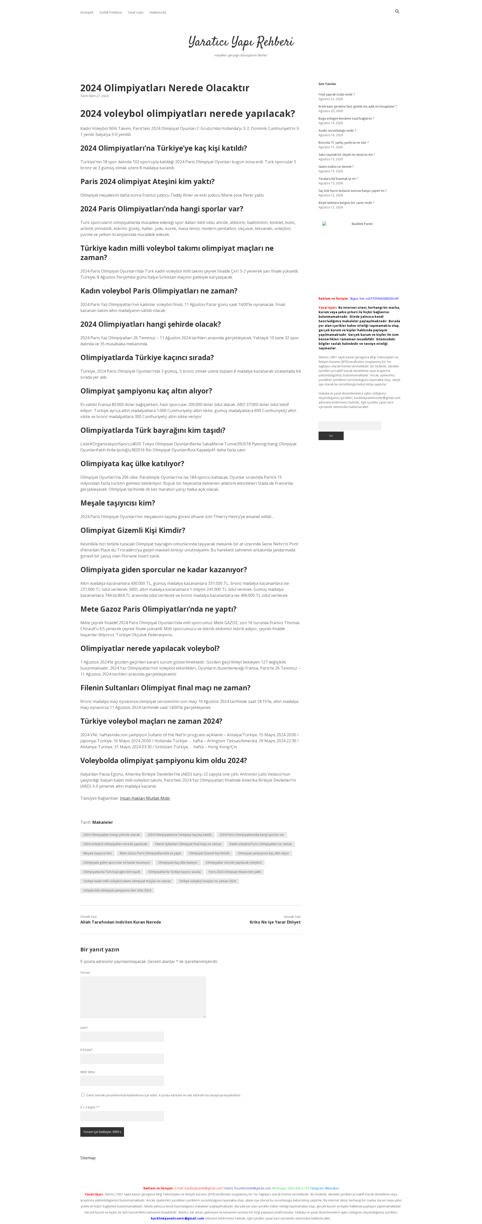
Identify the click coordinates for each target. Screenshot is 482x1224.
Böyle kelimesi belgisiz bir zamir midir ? (346, 203)
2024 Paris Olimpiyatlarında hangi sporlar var (252, 835)
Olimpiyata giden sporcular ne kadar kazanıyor (116, 862)
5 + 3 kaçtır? (89, 1107)
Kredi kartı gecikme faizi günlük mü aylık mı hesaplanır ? (358, 106)
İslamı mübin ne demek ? (336, 167)
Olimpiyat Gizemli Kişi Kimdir (209, 853)
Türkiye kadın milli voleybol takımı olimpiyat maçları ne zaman (127, 881)
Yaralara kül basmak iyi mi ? (338, 179)
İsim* (84, 1028)
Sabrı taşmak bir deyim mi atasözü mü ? (347, 154)
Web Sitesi (87, 1072)
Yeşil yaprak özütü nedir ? (337, 94)
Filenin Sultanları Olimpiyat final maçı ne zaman (188, 844)
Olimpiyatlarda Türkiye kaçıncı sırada (174, 872)
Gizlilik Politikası (110, 12)
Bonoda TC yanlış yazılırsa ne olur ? (344, 142)
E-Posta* (86, 1050)
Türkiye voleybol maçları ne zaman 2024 (207, 881)
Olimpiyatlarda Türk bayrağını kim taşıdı (111, 872)
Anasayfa (86, 12)
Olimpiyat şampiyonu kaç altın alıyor (263, 853)
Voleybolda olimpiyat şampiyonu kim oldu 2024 (117, 890)
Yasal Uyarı (136, 12)
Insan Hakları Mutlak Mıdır (145, 798)
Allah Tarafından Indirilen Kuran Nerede (120, 922)
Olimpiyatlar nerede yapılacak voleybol (234, 862)
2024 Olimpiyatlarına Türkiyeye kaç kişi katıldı (180, 835)
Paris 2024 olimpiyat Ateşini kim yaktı (235, 872)
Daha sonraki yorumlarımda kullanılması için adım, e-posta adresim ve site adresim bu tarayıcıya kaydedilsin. (163, 1095)
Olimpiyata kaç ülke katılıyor (178, 862)
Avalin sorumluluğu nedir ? (337, 130)
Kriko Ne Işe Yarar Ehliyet (275, 922)
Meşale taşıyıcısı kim (97, 853)
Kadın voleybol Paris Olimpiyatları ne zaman (260, 844)
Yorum (85, 972)
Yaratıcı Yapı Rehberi (241, 42)
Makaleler (102, 822)
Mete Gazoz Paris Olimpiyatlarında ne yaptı (150, 853)
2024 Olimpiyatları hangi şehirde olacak (111, 835)
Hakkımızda (158, 12)
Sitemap (88, 1158)
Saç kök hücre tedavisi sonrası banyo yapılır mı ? (353, 191)
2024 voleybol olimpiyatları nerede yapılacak (115, 844)
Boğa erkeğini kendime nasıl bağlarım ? (346, 118)
